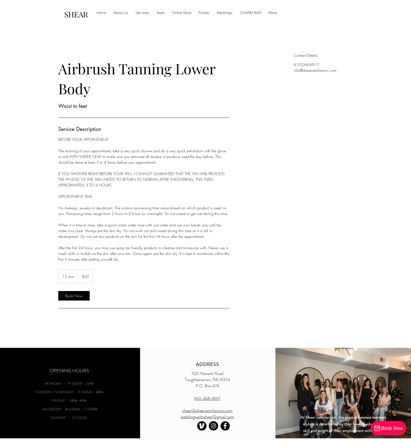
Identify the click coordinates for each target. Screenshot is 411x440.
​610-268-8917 (207, 398)
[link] (74, 296)
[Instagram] (213, 425)
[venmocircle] (201, 425)
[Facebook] (225, 425)
